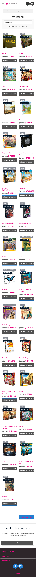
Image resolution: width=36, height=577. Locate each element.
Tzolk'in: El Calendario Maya (26, 462)
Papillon (4, 290)
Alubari (4, 53)
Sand (20, 325)
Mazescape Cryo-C (25, 223)
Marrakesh (22, 188)
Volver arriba (26, 517)
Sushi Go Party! (23, 358)
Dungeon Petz (23, 87)
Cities (3, 87)
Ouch (20, 256)
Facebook (15, 566)
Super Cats (5, 358)
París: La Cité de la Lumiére (25, 290)
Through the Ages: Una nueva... (9, 427)
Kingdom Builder (7, 153)
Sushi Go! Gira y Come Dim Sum (9, 392)
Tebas (21, 391)
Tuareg (4, 461)
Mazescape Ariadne (8, 223)
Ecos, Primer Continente (9, 120)
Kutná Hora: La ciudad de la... (26, 154)
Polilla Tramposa (7, 325)
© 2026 (18, 573)
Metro (4, 256)
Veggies (4, 496)
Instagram (20, 566)
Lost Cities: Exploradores (6, 189)
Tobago (21, 426)
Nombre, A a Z (18, 22)
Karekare (21, 120)
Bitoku (21, 53)
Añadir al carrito (10, 60)
